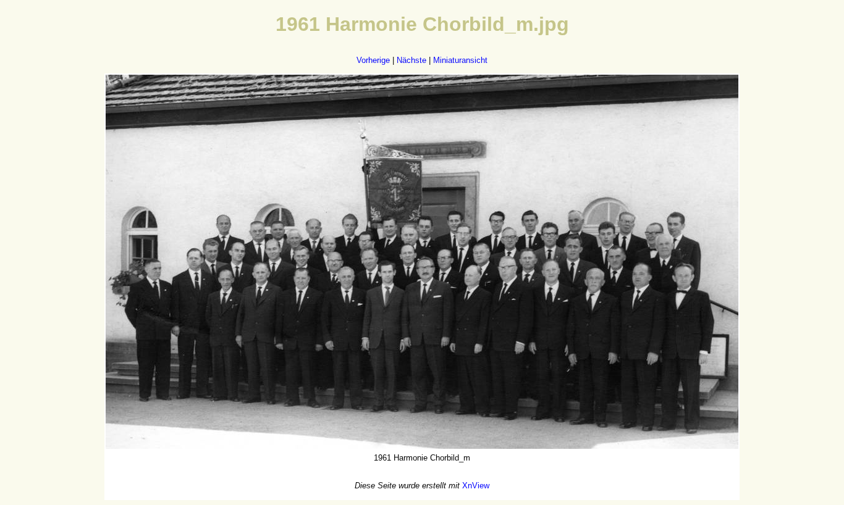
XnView (475, 485)
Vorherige (373, 60)
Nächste (411, 60)
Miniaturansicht (460, 60)
